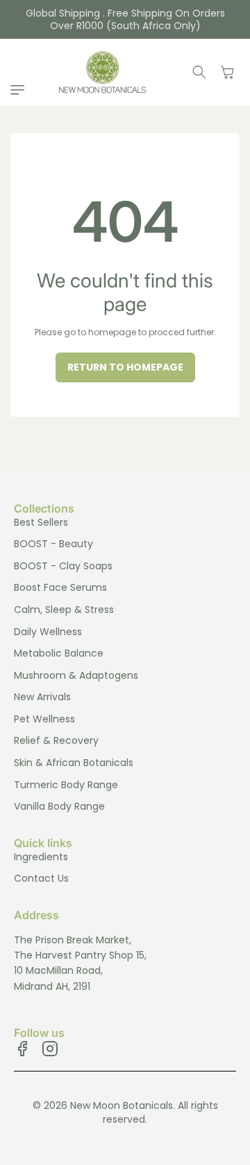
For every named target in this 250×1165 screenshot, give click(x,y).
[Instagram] (50, 1048)
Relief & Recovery (56, 740)
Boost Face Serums (60, 587)
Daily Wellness (48, 632)
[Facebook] (22, 1048)
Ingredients (41, 857)
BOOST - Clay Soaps (63, 566)
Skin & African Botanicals (73, 763)
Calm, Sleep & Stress (64, 609)
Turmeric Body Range (66, 785)
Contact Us (41, 878)
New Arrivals (42, 697)
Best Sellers (41, 522)
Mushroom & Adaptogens (76, 675)
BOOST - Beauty (53, 544)
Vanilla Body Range (59, 806)
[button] (20, 90)
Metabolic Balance (58, 653)
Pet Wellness (44, 719)
